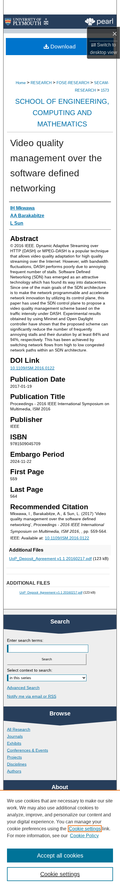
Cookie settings (85, 828)
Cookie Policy (84, 835)
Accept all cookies (60, 855)
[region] (60, 839)
